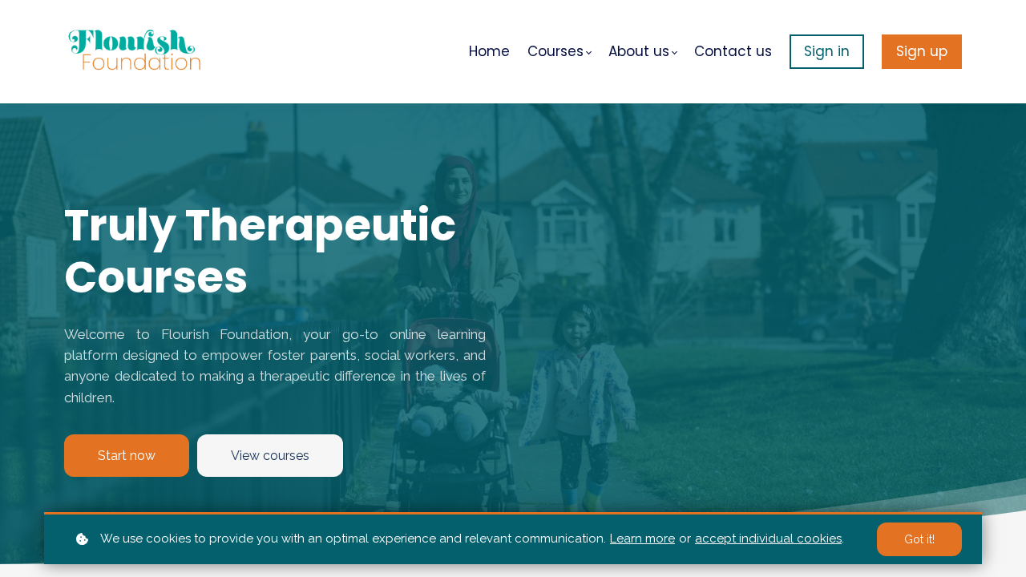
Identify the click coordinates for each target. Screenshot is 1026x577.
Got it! (919, 539)
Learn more (642, 538)
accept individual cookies (768, 538)
